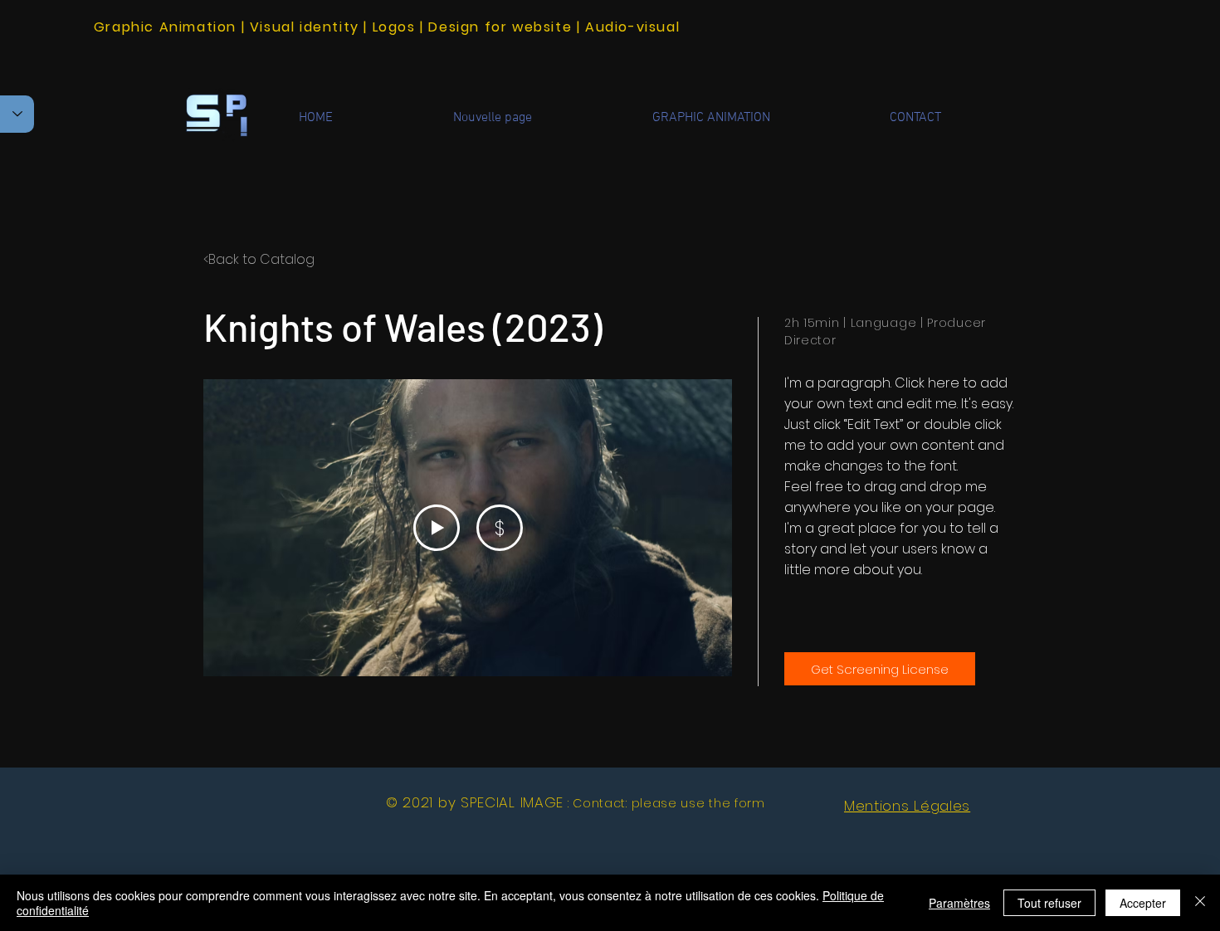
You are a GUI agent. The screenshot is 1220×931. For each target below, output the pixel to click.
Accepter (1143, 902)
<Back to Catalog (259, 259)
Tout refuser (1049, 902)
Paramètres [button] (959, 902)
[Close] (1200, 903)
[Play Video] (436, 527)
